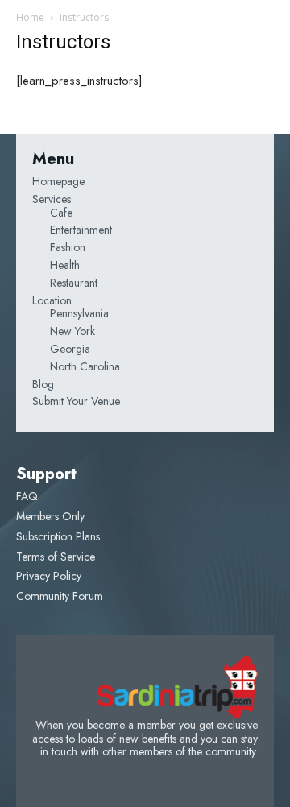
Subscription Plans (58, 536)
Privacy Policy (48, 576)
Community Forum (59, 596)
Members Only (50, 516)
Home (30, 17)
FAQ (27, 496)
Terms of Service (55, 556)
